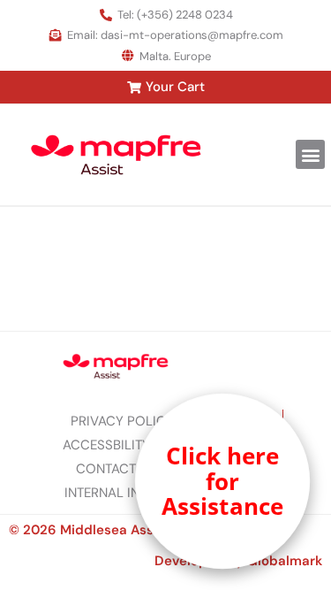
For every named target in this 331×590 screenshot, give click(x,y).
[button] (310, 154)
